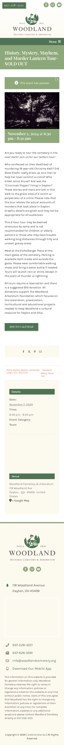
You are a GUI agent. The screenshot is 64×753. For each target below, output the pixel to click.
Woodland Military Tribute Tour (47, 373)
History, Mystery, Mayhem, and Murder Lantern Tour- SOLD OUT (23, 371)
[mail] (52, 4)
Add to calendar (21, 327)
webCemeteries (37, 734)
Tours (12, 424)
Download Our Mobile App (31, 668)
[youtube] (59, 4)
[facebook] (46, 4)
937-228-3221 (22, 645)
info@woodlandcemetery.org (34, 660)
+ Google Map (20, 500)
